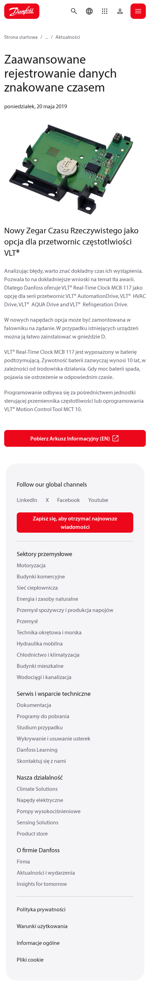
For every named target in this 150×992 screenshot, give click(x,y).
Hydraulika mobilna (40, 643)
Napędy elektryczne (40, 799)
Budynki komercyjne (41, 576)
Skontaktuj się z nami (41, 760)
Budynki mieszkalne (40, 665)
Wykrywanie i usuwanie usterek (53, 738)
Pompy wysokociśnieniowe (49, 811)
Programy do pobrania (43, 716)
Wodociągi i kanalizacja (44, 676)
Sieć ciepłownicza (37, 587)
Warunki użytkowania (42, 925)
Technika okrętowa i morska (49, 632)
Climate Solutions (37, 788)
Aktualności (67, 37)
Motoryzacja (31, 565)
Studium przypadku (40, 727)
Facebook (68, 499)
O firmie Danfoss (38, 850)
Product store (32, 833)
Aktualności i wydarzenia (46, 872)
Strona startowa (21, 37)
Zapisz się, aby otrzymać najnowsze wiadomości (75, 522)
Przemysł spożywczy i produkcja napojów (65, 609)
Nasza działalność (40, 777)
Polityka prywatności (41, 909)
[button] (104, 11)
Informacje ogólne (38, 942)
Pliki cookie (30, 959)
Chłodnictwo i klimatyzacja (48, 654)
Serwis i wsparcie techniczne (54, 694)
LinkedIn (27, 499)
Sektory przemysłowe (44, 554)
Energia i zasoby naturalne (47, 598)
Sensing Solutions (37, 822)
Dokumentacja (34, 704)
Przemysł (27, 621)
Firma (23, 861)
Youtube (98, 499)
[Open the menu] (138, 11)
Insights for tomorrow (42, 883)
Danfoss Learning (37, 749)
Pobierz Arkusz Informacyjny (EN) (70, 438)
